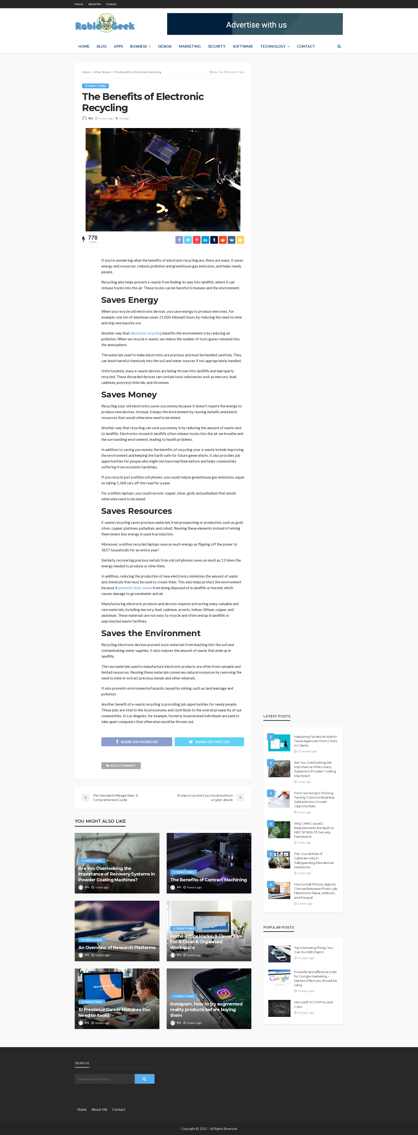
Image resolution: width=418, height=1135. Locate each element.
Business (138, 46)
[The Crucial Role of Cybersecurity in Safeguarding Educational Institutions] (279, 860)
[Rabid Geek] (105, 24)
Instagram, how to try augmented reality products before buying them (206, 1009)
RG (91, 118)
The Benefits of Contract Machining (208, 880)
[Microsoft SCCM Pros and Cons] (279, 1008)
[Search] (339, 46)
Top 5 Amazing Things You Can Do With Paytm (313, 950)
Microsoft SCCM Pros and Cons (313, 1004)
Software (243, 46)
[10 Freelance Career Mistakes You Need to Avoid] (117, 998)
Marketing (190, 46)
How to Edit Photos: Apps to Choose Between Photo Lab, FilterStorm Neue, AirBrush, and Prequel (316, 890)
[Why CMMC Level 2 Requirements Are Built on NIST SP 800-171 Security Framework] (279, 829)
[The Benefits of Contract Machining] (209, 863)
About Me (94, 4)
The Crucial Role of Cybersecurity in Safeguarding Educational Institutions (314, 860)
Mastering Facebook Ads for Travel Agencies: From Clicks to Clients (315, 741)
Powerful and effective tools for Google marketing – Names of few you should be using (315, 978)
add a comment (123, 765)
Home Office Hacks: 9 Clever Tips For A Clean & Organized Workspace (206, 942)
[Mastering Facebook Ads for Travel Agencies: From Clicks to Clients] (279, 742)
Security (216, 46)
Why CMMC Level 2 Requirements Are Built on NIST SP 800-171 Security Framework (314, 830)
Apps (118, 46)
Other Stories (95, 85)
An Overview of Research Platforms (116, 947)
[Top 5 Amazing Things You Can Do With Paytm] (279, 953)
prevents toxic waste (135, 588)
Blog (102, 46)
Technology (273, 46)
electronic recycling (146, 333)
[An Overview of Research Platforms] (117, 931)
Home (79, 4)
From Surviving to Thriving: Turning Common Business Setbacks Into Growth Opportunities (314, 799)
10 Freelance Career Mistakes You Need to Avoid (114, 1012)
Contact (111, 4)
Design (165, 46)
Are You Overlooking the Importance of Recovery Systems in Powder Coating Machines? (116, 874)
